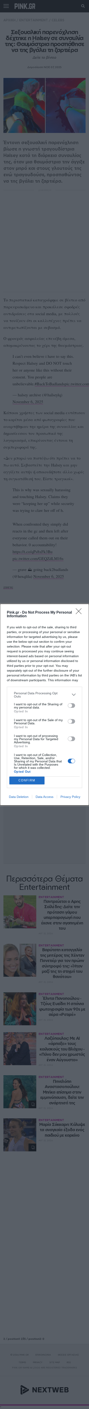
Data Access (44, 797)
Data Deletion (19, 797)
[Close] (80, 612)
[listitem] (44, 695)
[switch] (71, 705)
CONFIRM (26, 780)
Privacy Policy (70, 797)
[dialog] (44, 704)
